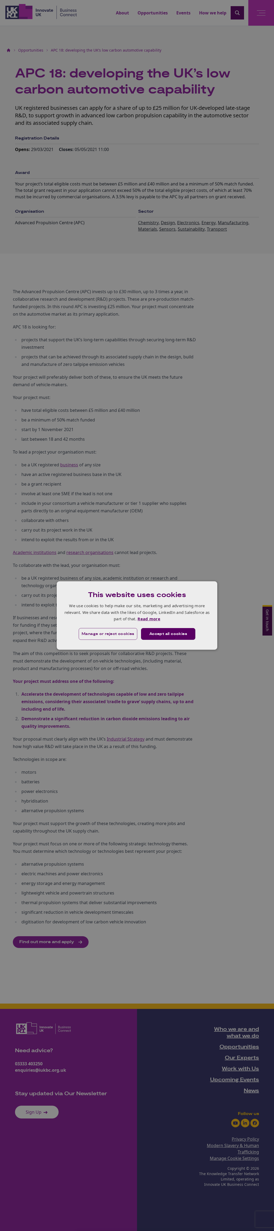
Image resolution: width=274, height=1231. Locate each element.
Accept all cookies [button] (168, 634)
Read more (149, 618)
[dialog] (137, 615)
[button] (108, 634)
